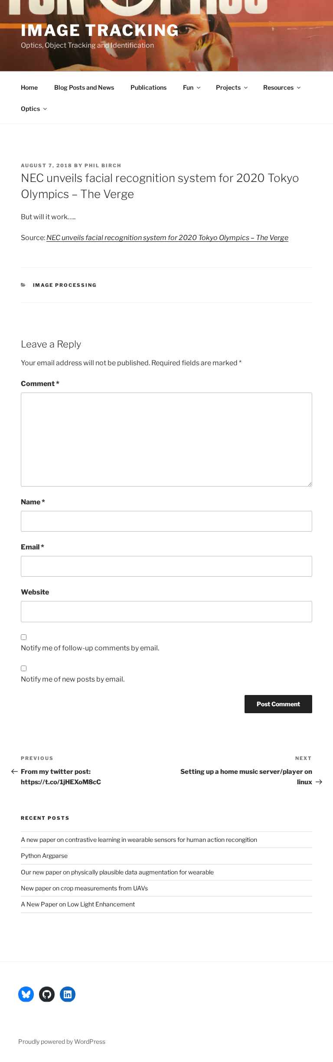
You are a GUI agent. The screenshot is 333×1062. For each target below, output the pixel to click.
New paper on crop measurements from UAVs (84, 888)
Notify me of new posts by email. (72, 679)
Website (35, 592)
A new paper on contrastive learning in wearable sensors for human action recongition (139, 839)
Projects (228, 87)
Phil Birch (103, 165)
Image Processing (65, 285)
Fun (188, 87)
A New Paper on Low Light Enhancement (78, 904)
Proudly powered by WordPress (61, 1041)
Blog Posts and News (84, 87)
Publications (148, 87)
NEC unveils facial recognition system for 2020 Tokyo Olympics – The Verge (167, 238)
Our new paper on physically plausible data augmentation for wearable (117, 872)
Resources (278, 87)
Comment (40, 384)
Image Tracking (100, 30)
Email (32, 547)
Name (33, 502)
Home (29, 87)
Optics (30, 108)
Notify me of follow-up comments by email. (90, 648)
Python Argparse (44, 855)
